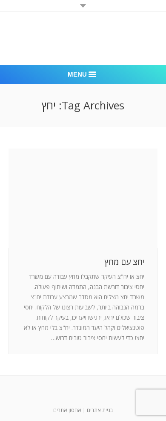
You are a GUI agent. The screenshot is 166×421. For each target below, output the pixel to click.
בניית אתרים (100, 410)
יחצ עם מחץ (124, 262)
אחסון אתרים (67, 410)
